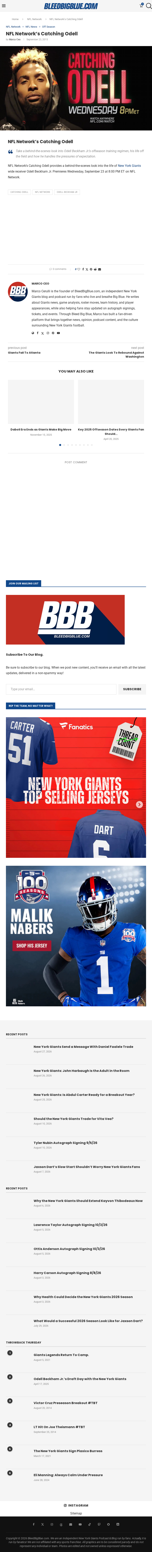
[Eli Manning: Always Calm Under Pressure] (18, 1481)
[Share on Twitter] (87, 269)
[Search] (148, 6)
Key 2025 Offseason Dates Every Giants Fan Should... (111, 432)
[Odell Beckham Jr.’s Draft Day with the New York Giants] (18, 1385)
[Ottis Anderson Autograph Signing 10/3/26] (18, 1255)
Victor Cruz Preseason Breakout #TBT (66, 1403)
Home (15, 19)
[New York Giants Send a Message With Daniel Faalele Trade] (18, 1053)
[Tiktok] (89, 1524)
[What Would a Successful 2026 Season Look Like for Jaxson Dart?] (18, 1327)
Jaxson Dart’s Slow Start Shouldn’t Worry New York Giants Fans (87, 1167)
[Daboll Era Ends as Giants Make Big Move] (41, 402)
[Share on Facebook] (83, 269)
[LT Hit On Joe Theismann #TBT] (18, 1433)
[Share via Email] (99, 269)
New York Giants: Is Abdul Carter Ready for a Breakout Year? (84, 1095)
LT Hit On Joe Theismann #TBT (59, 1427)
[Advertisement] (76, 231)
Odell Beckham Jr (67, 192)
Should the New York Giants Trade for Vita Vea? (73, 1119)
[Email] (70, 1524)
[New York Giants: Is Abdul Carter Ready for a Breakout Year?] (18, 1101)
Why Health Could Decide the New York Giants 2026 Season (83, 1297)
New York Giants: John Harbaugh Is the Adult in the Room (81, 1071)
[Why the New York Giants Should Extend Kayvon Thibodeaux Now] (18, 1207)
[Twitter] (42, 1524)
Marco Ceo (15, 39)
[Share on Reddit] (95, 269)
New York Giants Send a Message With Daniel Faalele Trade (83, 1047)
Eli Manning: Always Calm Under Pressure (68, 1475)
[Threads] (61, 1524)
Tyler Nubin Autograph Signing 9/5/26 (65, 1143)
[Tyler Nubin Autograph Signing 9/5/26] (18, 1149)
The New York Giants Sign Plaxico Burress (68, 1451)
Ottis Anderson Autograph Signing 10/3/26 (69, 1249)
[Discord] (117, 1524)
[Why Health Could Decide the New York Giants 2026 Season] (18, 1303)
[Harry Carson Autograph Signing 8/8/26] (18, 1279)
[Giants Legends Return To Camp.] (18, 1361)
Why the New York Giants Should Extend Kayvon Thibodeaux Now (88, 1201)
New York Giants (129, 166)
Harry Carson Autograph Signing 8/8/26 (67, 1273)
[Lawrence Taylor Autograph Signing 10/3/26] (18, 1231)
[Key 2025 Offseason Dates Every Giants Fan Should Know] (111, 402)
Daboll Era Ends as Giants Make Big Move (40, 429)
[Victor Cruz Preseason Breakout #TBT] (18, 1409)
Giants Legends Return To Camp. (61, 1355)
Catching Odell (19, 192)
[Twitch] (99, 1524)
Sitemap (76, 1513)
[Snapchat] (108, 1524)
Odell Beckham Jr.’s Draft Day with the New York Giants (80, 1379)
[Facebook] (33, 1524)
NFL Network (34, 19)
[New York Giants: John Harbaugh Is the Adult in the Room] (18, 1077)
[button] (13, 412)
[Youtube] (80, 1524)
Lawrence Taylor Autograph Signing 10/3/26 (70, 1225)
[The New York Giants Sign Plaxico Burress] (18, 1457)
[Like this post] (78, 269)
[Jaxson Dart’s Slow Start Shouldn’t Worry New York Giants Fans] (18, 1173)
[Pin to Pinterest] (91, 269)
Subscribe (132, 689)
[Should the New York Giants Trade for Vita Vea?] (18, 1125)
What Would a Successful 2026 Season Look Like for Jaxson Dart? (88, 1321)
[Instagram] (52, 1524)
